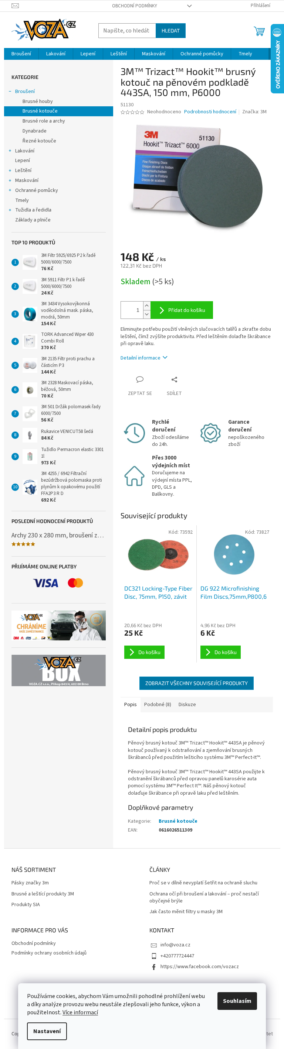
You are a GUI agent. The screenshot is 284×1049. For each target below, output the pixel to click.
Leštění (23, 170)
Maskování (26, 180)
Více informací (80, 1012)
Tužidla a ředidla (33, 210)
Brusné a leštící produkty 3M (42, 894)
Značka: (254, 112)
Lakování (24, 151)
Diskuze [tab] (187, 704)
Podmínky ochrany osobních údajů (49, 953)
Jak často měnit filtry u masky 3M (186, 911)
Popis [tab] (130, 704)
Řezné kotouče (39, 141)
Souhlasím (237, 1001)
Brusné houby (38, 101)
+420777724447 (177, 956)
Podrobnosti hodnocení (210, 112)
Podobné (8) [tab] (157, 704)
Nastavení (47, 1031)
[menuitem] (21, 54)
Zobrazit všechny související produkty (196, 683)
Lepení (22, 160)
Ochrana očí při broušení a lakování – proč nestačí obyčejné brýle (204, 898)
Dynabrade (35, 131)
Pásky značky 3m (30, 883)
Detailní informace (140, 358)
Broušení (25, 91)
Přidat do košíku (186, 310)
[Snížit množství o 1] (147, 314)
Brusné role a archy (44, 121)
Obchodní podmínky (134, 6)
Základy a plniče (33, 220)
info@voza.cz (175, 945)
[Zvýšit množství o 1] (147, 306)
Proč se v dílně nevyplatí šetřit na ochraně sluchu (203, 883)
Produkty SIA (25, 904)
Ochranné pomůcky (36, 190)
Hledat (171, 30)
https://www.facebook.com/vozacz (199, 966)
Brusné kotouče (40, 111)
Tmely (22, 200)
